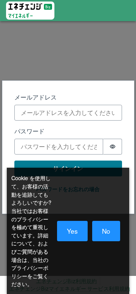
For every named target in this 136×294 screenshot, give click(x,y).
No (106, 231)
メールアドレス (35, 97)
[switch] (112, 147)
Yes (72, 231)
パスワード (29, 131)
